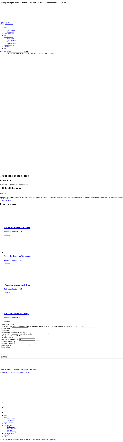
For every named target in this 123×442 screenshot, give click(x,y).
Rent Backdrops (8, 37)
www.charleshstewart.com (21, 372)
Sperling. (53, 439)
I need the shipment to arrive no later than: (13, 332)
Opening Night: (6, 328)
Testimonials (10, 32)
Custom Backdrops (9, 45)
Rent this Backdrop (5, 200)
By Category (10, 38)
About (5, 29)
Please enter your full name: (9, 337)
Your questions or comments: (9, 355)
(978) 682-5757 (4, 22)
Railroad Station (99, 197)
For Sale (9, 42)
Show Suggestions (12, 40)
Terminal (113, 197)
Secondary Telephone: (7, 343)
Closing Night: (6, 330)
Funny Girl (32, 197)
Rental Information (9, 33)
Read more (7, 235)
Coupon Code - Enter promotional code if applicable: (16, 334)
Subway (107, 197)
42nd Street (24, 197)
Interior (38, 53)
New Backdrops (11, 43)
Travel (6, 198)
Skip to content (9, 24)
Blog (5, 48)
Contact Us (7, 46)
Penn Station (91, 197)
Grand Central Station (80, 197)
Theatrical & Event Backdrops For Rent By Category (20, 53)
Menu (2, 24)
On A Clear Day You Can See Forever (59, 197)
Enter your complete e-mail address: (12, 339)
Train (117, 197)
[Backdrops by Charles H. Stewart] (36, 20)
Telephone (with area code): (9, 341)
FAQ (5, 35)
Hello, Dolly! (39, 197)
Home (5, 27)
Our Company (11, 30)
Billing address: (6, 347)
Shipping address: (7, 345)
